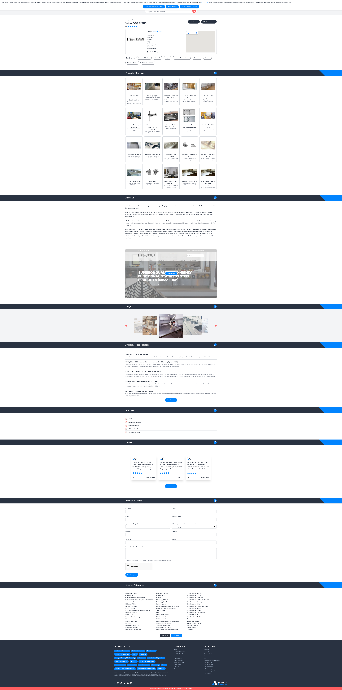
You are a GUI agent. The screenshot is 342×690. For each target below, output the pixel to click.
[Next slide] (216, 326)
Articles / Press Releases (182, 58)
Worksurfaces (191, 627)
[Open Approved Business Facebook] (115, 683)
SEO (175, 656)
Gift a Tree (177, 666)
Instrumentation (120, 665)
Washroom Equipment (194, 623)
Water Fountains (192, 625)
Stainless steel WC (193, 615)
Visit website (176, 635)
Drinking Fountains (131, 606)
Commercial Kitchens (132, 602)
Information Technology (147, 661)
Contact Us (165, 635)
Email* (174, 508)
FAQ (175, 673)
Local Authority (144, 665)
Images (167, 58)
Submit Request (131, 575)
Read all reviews (171, 486)
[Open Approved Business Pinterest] (121, 683)
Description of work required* (134, 547)
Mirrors (158, 597)
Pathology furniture (162, 602)
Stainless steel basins (163, 617)
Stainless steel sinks (193, 604)
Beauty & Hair (151, 651)
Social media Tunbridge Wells (212, 660)
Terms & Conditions (209, 654)
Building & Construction (122, 654)
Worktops (190, 629)
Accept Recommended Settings (154, 6)
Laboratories (132, 665)
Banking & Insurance (138, 651)
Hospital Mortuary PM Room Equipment (138, 610)
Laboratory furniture (131, 627)
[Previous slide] (126, 326)
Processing (155, 665)
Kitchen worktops (131, 621)
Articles (176, 671)
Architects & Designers (122, 651)
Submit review (194, 22)
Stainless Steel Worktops (195, 617)
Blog (205, 658)
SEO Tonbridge (208, 669)
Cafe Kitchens (130, 595)
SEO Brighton (208, 662)
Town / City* (129, 539)
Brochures (197, 58)
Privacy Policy (204, 2)
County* (174, 539)
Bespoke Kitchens (131, 593)
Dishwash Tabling (130, 604)
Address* (174, 531)
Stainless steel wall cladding (196, 612)
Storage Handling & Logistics (146, 668)
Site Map (206, 649)
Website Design (178, 658)
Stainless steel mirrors (194, 595)
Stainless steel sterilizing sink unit (197, 606)
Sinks (158, 612)
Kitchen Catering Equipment (134, 617)
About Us (157, 58)
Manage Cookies (172, 6)
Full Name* (128, 508)
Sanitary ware (160, 610)
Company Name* (177, 516)
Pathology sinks (161, 604)
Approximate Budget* (131, 524)
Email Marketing (178, 660)
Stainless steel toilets (194, 608)
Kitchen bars (129, 615)
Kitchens (128, 623)
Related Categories (147, 63)
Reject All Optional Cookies (189, 6)
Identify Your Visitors (180, 654)
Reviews (207, 58)
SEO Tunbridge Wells (210, 671)
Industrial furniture (131, 612)
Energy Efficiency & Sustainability (125, 658)
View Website (171, 273)
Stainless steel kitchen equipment (167, 629)
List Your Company (179, 651)
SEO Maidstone (208, 664)
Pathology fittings (162, 600)
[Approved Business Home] (220, 683)
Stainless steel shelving (194, 602)
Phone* (127, 516)
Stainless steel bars (162, 615)
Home (175, 649)
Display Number (157, 32)
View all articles (171, 400)
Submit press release (209, 22)
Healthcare (142, 658)
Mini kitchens (160, 595)
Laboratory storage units (133, 629)
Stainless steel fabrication (164, 623)
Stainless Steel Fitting (163, 625)
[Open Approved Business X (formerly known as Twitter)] (131, 683)
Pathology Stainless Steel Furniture (167, 606)
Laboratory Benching (132, 625)
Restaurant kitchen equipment (166, 608)
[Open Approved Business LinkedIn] (124, 683)
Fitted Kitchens (130, 608)
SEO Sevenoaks (208, 666)
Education (143, 654)
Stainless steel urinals (194, 610)
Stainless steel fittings (163, 627)
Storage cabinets (192, 619)
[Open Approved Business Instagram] (118, 683)
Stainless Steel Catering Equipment (167, 621)
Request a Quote (132, 63)
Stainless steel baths (163, 619)
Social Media (177, 664)
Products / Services (144, 58)
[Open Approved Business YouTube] (128, 683)
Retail (163, 665)
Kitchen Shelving (130, 619)
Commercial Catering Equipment (135, 597)
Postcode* (128, 531)
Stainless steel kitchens (194, 593)
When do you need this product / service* (184, 524)
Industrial (133, 661)
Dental (135, 654)
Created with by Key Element (184, 688)
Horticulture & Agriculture (156, 658)
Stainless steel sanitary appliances (198, 600)
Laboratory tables (162, 593)
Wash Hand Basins (193, 621)
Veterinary (161, 668)
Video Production (179, 662)
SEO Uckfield (207, 673)
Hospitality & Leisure (121, 661)
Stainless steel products (195, 597)
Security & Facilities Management (124, 668)
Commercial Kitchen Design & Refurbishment (139, 600)
